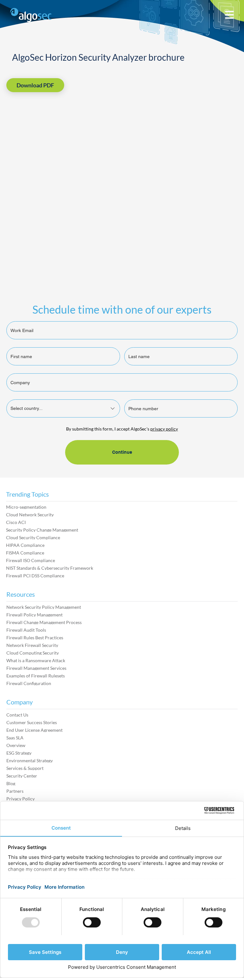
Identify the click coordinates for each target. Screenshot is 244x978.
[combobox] (63, 408)
